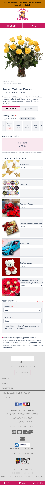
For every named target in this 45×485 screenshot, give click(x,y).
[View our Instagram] (24, 405)
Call (8, 483)
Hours (39, 483)
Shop (13, 25)
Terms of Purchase (23, 477)
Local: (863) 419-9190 (22, 421)
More (5, 104)
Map (23, 483)
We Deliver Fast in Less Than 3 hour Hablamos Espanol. (22, 4)
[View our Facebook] (17, 405)
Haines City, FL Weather (22, 469)
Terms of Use (38, 477)
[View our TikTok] (28, 405)
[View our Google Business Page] (20, 405)
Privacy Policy (7, 477)
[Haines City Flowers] (22, 20)
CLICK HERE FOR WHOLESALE (22, 453)
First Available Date (27, 118)
